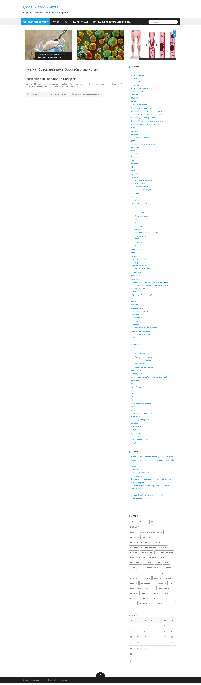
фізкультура (135, 439)
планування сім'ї (137, 328)
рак (132, 361)
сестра (133, 608)
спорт (162, 608)
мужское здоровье (139, 298)
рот (132, 393)
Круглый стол (146, 563)
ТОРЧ (137, 249)
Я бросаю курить (146, 199)
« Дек (131, 671)
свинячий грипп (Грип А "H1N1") (147, 242)
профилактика (136, 334)
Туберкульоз (140, 252)
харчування (135, 443)
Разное (134, 357)
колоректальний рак (143, 364)
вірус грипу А (135, 573)
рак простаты (140, 373)
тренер (133, 613)
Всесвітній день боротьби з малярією (50, 89)
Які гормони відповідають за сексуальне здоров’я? (152, 489)
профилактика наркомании (146, 337)
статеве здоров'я (142, 147)
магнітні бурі (136, 285)
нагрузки (157, 588)
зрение (134, 207)
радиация (135, 351)
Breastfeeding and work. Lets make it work (146, 542)
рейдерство (136, 380)
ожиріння (134, 315)
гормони (134, 144)
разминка (134, 603)
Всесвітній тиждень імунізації (143, 134)
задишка (134, 184)
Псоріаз (134, 347)
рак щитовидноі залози (144, 377)
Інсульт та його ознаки (151, 60)
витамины (135, 105)
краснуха (138, 236)
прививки (134, 331)
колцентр (134, 272)
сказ (132, 410)
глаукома (134, 141)
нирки (133, 308)
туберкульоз (136, 436)
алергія (134, 88)
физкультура (145, 613)
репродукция (136, 384)
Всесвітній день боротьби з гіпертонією (147, 124)
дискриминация (137, 157)
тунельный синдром (143, 279)
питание (133, 593)
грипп (133, 151)
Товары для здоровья (140, 430)
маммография (145, 370)
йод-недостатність (138, 269)
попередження (147, 593)
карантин (146, 583)
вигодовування (137, 101)
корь (137, 233)
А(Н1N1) (134, 82)
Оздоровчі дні (88, 104)
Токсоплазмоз (140, 246)
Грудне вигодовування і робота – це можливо (148, 557)
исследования (136, 259)
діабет (133, 160)
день (167, 573)
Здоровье (135, 203)
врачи (162, 568)
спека (133, 416)
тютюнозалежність (142, 196)
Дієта (133, 167)
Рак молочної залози (143, 367)
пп (171, 593)
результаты (166, 603)
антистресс (135, 95)
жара (133, 180)
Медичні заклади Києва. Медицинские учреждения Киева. (101, 22)
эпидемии (135, 453)
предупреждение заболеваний (142, 598)
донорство (135, 174)
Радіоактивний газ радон (141, 508)
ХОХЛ (137, 256)
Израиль (133, 563)
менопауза (135, 289)
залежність (135, 187)
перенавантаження (138, 324)
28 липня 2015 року (158, 532)
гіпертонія (135, 137)
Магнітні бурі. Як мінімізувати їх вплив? (147, 505)
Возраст (134, 111)
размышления (136, 354)
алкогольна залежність (144, 190)
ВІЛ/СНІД (134, 108)
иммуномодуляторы (139, 213)
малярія (78, 104)
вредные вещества (139, 114)
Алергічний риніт (137, 85)
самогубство (136, 397)
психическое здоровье (140, 341)
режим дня (154, 603)
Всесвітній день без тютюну (142, 118)
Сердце (134, 403)
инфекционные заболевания (143, 220)
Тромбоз (93, 61)
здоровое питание (154, 578)
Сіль (132, 407)
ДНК (132, 170)
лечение (133, 588)
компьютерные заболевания (142, 276)
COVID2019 (139, 223)
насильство (135, 301)
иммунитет (134, 583)
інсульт (133, 266)
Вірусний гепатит (141, 226)
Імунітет (134, 262)
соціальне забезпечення (141, 413)
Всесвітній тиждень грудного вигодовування (149, 131)
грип (136, 229)
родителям (135, 390)
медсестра (145, 588)
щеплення (135, 446)
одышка (134, 311)
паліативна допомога (139, 321)
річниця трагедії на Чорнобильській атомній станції (152, 387)
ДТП (132, 177)
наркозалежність (141, 193)
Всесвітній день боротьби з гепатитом (146, 121)
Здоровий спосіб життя (39, 7)
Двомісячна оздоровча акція (143, 154)
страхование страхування (141, 423)
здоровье (170, 578)
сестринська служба (148, 608)
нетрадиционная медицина (142, 305)
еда (140, 578)
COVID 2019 (147, 547)
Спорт (133, 420)
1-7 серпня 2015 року (138, 532)
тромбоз (134, 433)
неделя (168, 588)
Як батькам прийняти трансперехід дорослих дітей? (152, 467)
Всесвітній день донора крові (143, 128)
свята (96, 104)
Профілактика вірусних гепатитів (143, 568)
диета (132, 578)
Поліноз (41, 67)
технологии (135, 426)
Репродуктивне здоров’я (35, 22)
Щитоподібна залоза (139, 449)
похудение (161, 593)
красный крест (136, 282)
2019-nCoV (134, 537)
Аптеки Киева (60, 22)
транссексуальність (142, 344)
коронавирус (160, 583)
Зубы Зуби (135, 210)
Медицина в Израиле (164, 563)
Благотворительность (139, 98)
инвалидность (136, 216)
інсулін (137, 164)
